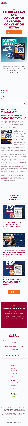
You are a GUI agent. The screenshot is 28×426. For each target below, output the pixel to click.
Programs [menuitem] (14, 370)
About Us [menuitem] (14, 377)
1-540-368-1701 (14, 349)
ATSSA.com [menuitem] (14, 365)
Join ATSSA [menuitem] (14, 368)
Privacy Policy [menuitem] (14, 382)
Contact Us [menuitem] (14, 380)
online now (20, 166)
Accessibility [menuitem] (14, 385)
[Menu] (26, 3)
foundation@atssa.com (14, 352)
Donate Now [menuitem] (14, 362)
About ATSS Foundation (13, 66)
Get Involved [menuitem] (14, 373)
